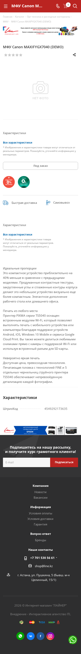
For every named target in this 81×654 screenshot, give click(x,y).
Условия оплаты (40, 513)
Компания (41, 486)
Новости (40, 492)
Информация (40, 507)
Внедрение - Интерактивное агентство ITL (40, 614)
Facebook (40, 636)
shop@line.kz (44, 566)
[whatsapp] (20, 636)
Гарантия (40, 524)
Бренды (40, 540)
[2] (10, 55)
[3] (13, 55)
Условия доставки (40, 519)
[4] (17, 55)
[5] (21, 55)
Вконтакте (31, 636)
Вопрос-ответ (40, 534)
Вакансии (41, 497)
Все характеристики (17, 142)
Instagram (50, 636)
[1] (6, 55)
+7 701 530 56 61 (42, 558)
